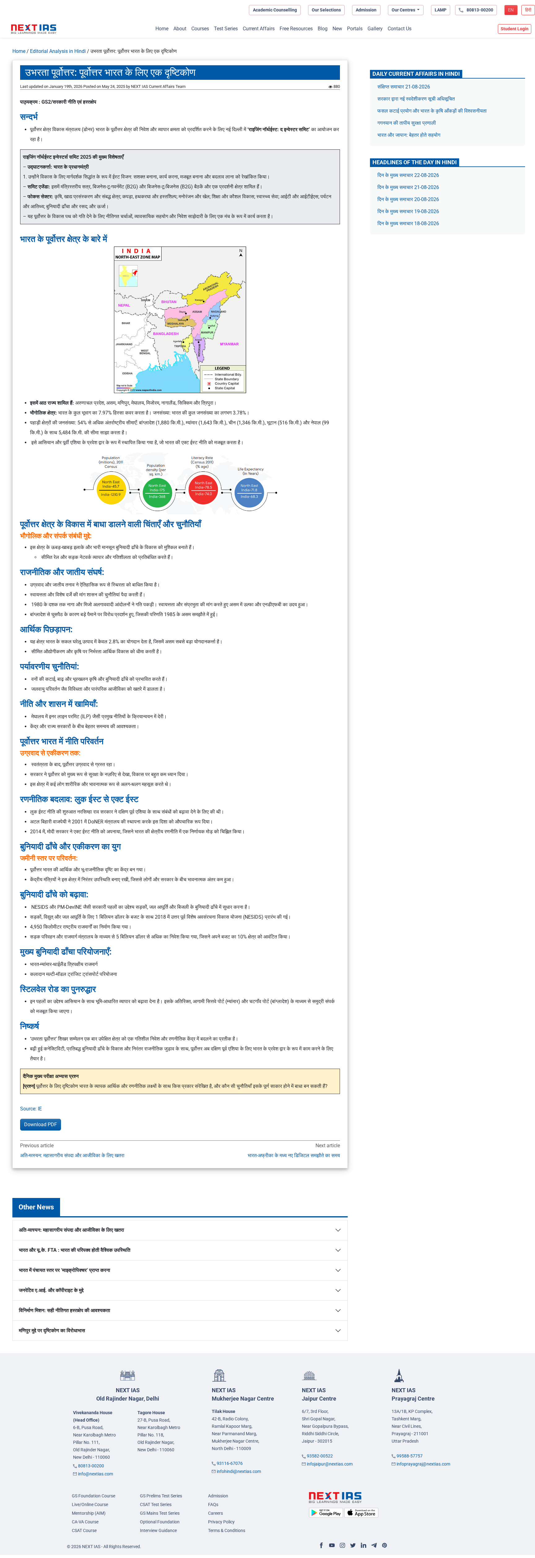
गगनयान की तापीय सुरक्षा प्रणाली (407, 123)
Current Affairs (259, 29)
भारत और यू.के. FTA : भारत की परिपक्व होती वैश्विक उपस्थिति (74, 1250)
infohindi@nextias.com (239, 1471)
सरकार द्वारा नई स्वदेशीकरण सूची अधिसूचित (416, 99)
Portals (355, 29)
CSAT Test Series (156, 1504)
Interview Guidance (158, 1530)
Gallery (375, 29)
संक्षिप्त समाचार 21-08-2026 (403, 87)
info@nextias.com (95, 1473)
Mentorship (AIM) (89, 1513)
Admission (366, 9)
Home (161, 29)
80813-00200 (91, 1465)
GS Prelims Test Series (161, 1495)
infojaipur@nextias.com (330, 1463)
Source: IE (31, 1109)
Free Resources (296, 29)
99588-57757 (410, 1455)
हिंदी (528, 9)
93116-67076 (230, 1463)
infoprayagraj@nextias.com (423, 1463)
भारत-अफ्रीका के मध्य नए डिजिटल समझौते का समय (294, 1155)
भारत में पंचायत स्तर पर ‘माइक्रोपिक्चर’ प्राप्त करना (64, 1270)
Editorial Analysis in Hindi (58, 51)
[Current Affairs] (34, 29)
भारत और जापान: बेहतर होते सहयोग (409, 135)
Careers (215, 1513)
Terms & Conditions (226, 1530)
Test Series (226, 29)
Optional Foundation (160, 1521)
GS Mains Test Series (160, 1513)
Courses (200, 29)
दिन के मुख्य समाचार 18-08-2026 (408, 223)
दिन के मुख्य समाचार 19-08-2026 (408, 211)
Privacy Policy (221, 1521)
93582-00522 (320, 1455)
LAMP (440, 9)
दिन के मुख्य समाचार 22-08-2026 (408, 175)
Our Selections (326, 9)
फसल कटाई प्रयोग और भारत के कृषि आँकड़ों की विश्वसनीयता (432, 111)
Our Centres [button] (404, 9)
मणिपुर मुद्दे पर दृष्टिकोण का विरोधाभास (52, 1330)
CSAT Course (84, 1530)
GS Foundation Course (93, 1495)
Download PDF (40, 1124)
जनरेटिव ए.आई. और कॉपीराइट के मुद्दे (51, 1290)
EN (511, 9)
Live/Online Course (90, 1504)
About (179, 29)
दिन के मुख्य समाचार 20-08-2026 (408, 199)
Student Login (514, 28)
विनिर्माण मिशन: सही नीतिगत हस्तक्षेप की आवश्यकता (64, 1310)
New (337, 29)
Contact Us (399, 29)
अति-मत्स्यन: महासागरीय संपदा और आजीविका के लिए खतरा (72, 1155)
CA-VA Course (85, 1521)
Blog (323, 29)
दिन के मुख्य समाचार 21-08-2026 (408, 187)
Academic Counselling (275, 9)
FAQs (213, 1504)
